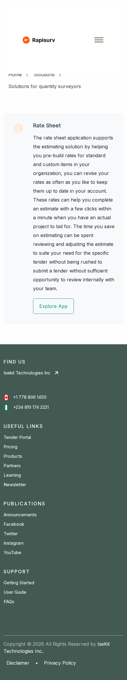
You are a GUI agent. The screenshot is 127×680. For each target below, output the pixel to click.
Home (15, 74)
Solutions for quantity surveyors (44, 86)
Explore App (53, 306)
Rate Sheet (47, 125)
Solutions (44, 74)
